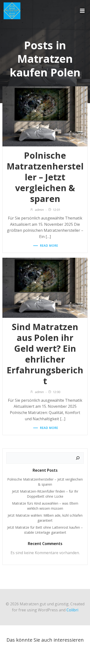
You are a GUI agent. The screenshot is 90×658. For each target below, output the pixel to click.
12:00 (56, 392)
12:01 (56, 209)
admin (39, 209)
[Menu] (82, 11)
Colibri (72, 610)
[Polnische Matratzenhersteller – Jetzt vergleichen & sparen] (45, 116)
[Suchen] (78, 458)
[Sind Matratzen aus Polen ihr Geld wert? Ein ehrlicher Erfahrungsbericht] (45, 287)
